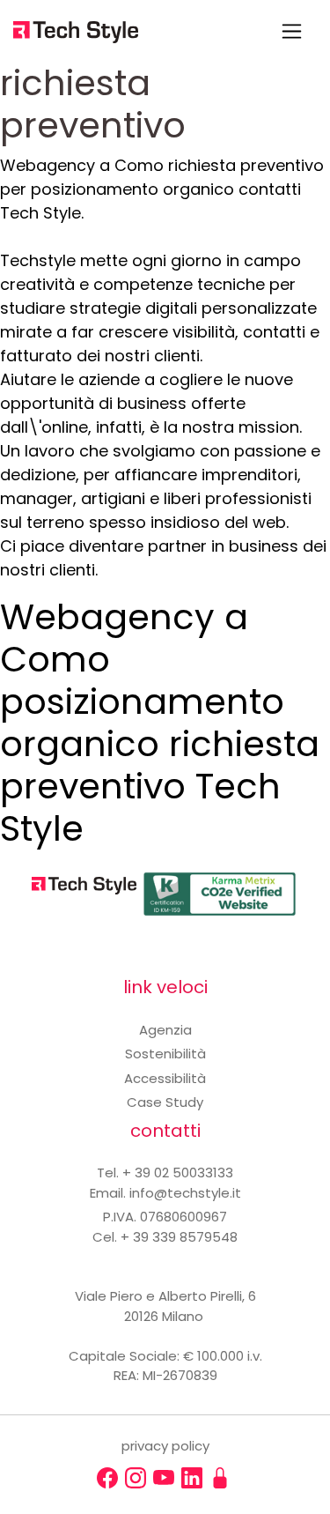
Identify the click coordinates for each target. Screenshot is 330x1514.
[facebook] (107, 1477)
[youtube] (163, 1477)
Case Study (165, 1102)
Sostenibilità (165, 1053)
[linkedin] (191, 1477)
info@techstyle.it (185, 1193)
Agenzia (165, 1029)
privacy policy (165, 1445)
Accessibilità (165, 1078)
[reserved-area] (220, 1477)
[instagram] (135, 1477)
